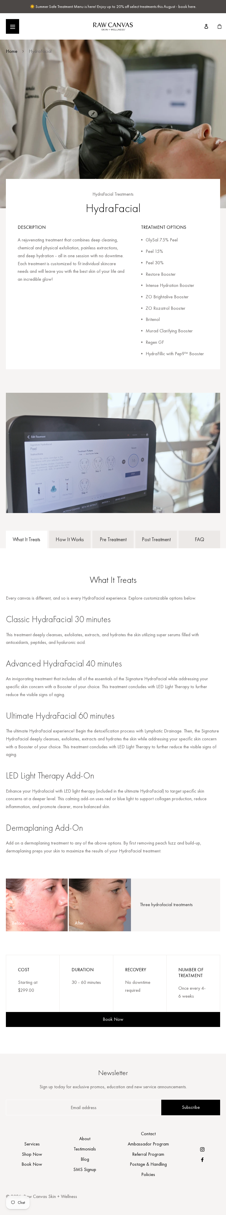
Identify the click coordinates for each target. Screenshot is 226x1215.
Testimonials (85, 1149)
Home (11, 51)
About (84, 1139)
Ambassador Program (148, 1144)
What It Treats (26, 539)
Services (32, 1144)
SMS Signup (84, 1169)
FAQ (199, 539)
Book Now (113, 1019)
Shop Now (32, 1154)
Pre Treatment (113, 539)
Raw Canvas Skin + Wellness (50, 1196)
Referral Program (148, 1154)
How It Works (70, 539)
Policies (148, 1174)
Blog (85, 1159)
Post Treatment (156, 539)
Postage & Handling (148, 1164)
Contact (148, 1134)
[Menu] (12, 26)
